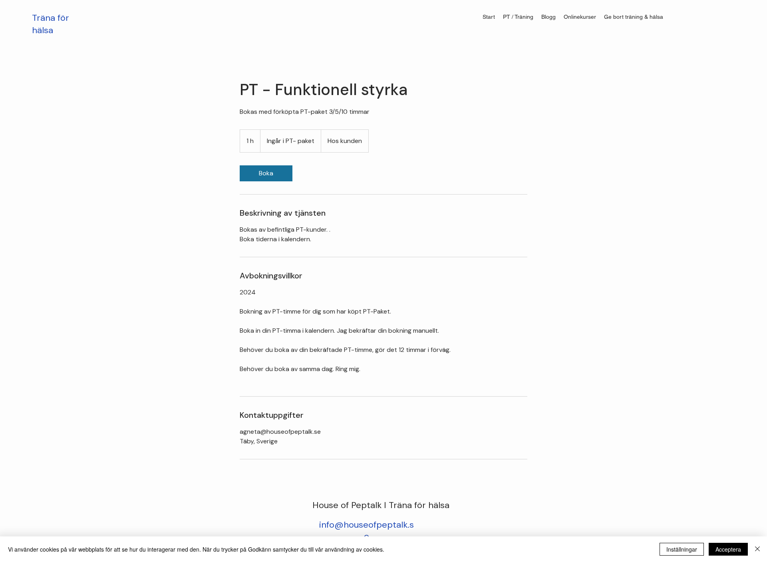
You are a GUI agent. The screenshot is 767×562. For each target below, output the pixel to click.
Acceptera (728, 549)
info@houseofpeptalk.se (366, 530)
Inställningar (681, 549)
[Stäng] (757, 549)
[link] (266, 173)
